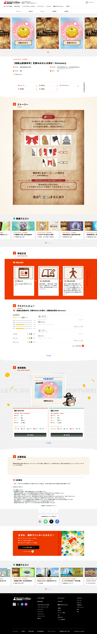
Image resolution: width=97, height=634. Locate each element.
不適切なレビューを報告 (78, 326)
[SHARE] (40, 521)
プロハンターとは (41, 616)
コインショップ (40, 6)
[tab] (51, 589)
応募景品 (66, 11)
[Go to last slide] (78, 52)
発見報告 (54, 11)
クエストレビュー (80, 607)
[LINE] (46, 521)
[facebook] (57, 521)
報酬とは (39, 618)
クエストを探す (8, 6)
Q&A (59, 615)
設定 (78, 611)
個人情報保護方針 (40, 631)
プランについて (40, 614)
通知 (78, 609)
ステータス (79, 600)
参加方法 (31, 11)
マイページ (79, 598)
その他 (67, 6)
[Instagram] (26, 604)
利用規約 (23, 631)
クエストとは (40, 609)
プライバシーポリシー (52, 631)
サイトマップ (15, 631)
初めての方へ (17, 6)
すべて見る (48, 355)
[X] (51, 521)
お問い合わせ (60, 617)
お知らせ (59, 610)
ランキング (48, 6)
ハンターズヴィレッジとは (28, 6)
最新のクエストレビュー (58, 6)
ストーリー (18, 11)
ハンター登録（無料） (27, 547)
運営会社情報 (31, 631)
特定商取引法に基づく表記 (65, 631)
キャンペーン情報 (61, 612)
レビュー (43, 11)
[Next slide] (82, 52)
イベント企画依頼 (61, 619)
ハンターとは (40, 611)
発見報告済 (79, 604)
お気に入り (79, 602)
